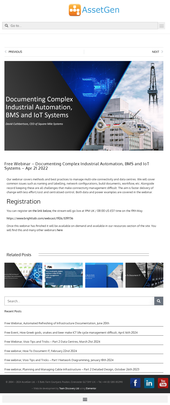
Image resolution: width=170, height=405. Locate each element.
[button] (161, 25)
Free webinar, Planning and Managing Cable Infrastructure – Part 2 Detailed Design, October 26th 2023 (71, 369)
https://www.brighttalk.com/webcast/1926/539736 (40, 218)
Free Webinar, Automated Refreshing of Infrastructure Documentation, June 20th (56, 323)
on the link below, (40, 210)
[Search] (158, 301)
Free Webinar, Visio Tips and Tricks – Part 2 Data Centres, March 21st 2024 (52, 341)
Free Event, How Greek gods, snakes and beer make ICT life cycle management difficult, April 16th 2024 (71, 332)
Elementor (91, 388)
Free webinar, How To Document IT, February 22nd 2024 (40, 351)
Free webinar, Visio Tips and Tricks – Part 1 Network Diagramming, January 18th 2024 (59, 360)
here (60, 230)
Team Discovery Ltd (69, 388)
